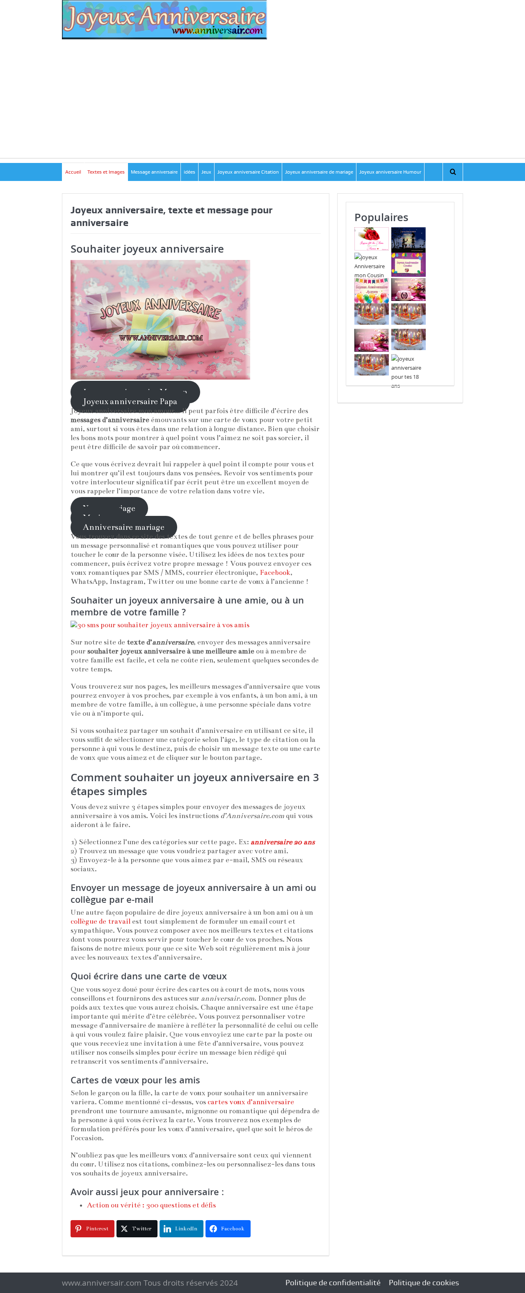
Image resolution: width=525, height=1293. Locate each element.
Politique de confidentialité (333, 1282)
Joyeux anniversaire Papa (130, 401)
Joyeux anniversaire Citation (248, 172)
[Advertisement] (262, 100)
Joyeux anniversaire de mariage (319, 172)
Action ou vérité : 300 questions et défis (151, 1205)
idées (189, 172)
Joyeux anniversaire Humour (390, 172)
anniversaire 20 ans (283, 842)
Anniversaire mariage (123, 527)
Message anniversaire (154, 172)
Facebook (275, 572)
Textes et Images (106, 172)
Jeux (206, 172)
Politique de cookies (424, 1282)
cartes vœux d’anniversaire (251, 1102)
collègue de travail (100, 921)
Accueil (73, 172)
